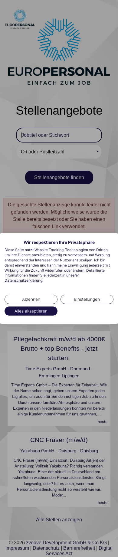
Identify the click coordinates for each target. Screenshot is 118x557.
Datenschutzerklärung (23, 280)
